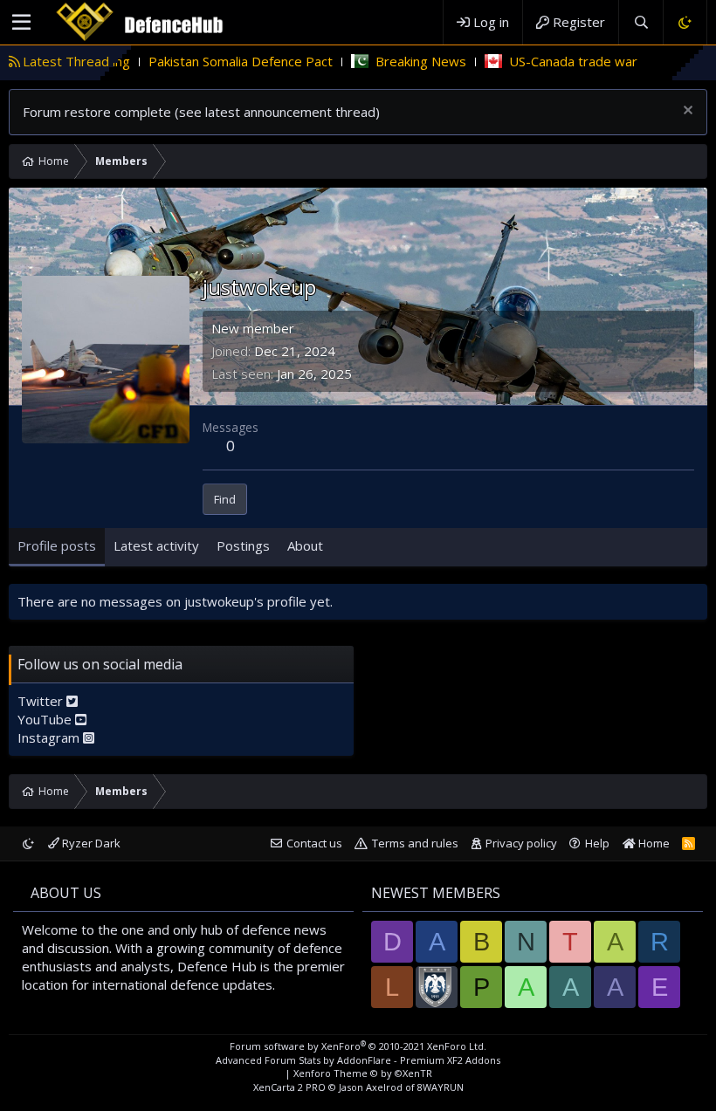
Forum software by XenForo (358, 1046)
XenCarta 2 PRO (289, 1087)
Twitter (41, 701)
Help (597, 843)
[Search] (640, 22)
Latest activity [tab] (156, 545)
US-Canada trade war (538, 61)
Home (653, 843)
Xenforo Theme (362, 1073)
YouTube (46, 719)
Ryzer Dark (89, 843)
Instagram (50, 737)
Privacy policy (521, 843)
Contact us (314, 843)
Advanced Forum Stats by (358, 1059)
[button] (21, 23)
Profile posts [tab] (56, 545)
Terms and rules (415, 843)
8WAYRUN (440, 1087)
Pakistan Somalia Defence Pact (206, 61)
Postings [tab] (243, 545)
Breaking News (386, 61)
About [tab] (305, 545)
